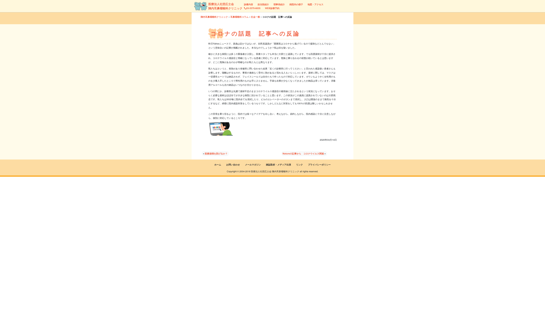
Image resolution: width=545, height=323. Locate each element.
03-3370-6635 (253, 8)
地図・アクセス (315, 4)
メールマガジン (253, 164)
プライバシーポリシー (319, 164)
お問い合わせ (233, 164)
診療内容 (248, 4)
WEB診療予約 (272, 8)
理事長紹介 (279, 4)
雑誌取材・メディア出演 (278, 164)
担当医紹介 (263, 4)
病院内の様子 (296, 4)
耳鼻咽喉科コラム (239, 16)
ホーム (217, 164)
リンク (299, 164)
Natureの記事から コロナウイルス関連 (303, 153)
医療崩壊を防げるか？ (216, 153)
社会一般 (255, 16)
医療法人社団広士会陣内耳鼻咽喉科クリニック (218, 6)
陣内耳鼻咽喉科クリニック (214, 16)
